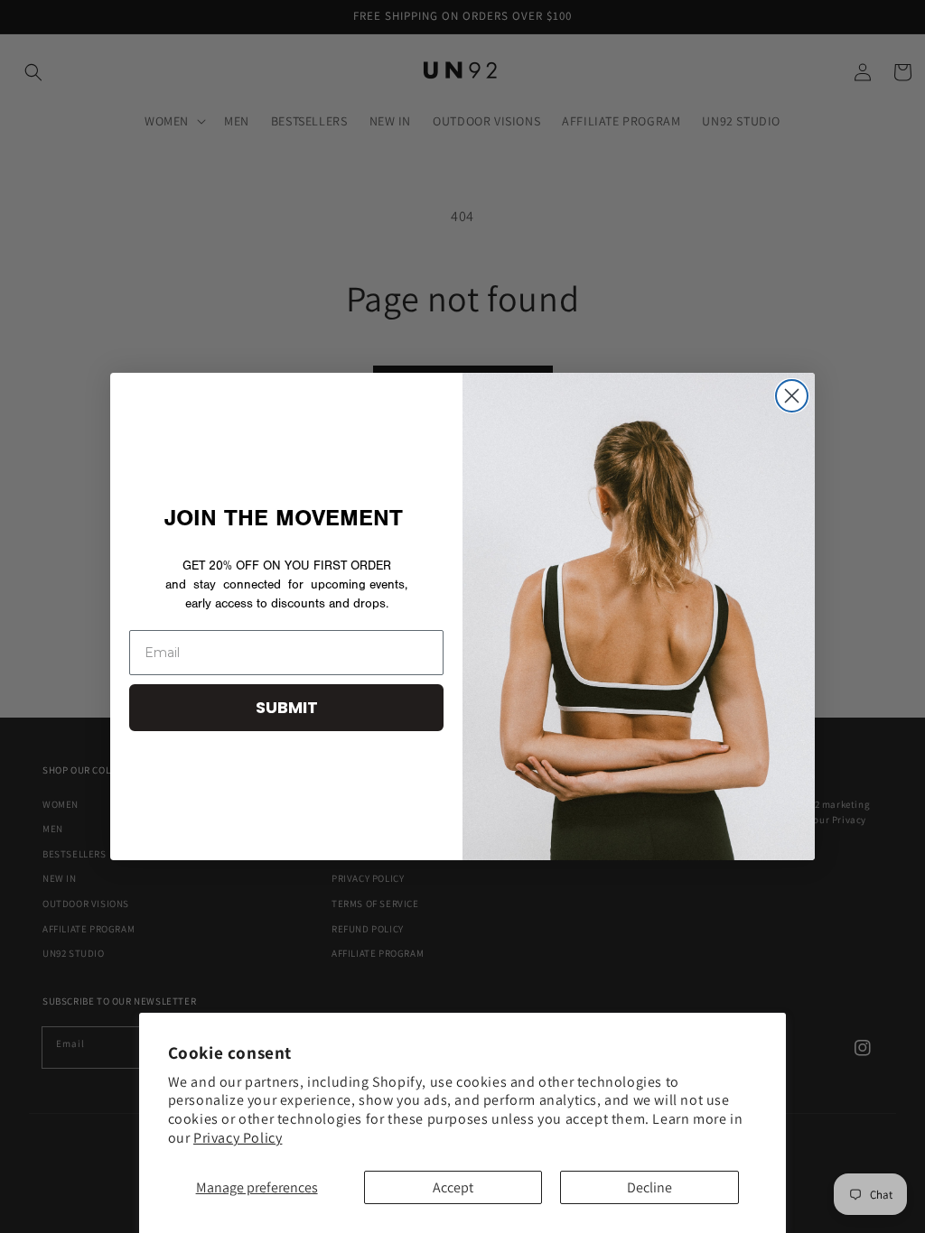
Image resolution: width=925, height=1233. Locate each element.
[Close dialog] (792, 396)
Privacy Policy (237, 1137)
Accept (453, 1187)
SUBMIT (287, 707)
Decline (649, 1187)
